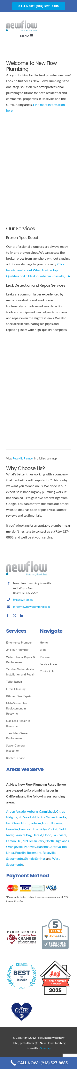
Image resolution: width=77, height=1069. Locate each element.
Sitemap (45, 1048)
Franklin (12, 829)
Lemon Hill (13, 841)
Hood (47, 835)
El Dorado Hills (29, 817)
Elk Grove (48, 817)
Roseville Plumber (23, 458)
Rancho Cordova (49, 846)
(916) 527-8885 (23, 599)
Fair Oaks (13, 823)
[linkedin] (21, 615)
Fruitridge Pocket (45, 829)
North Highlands (57, 841)
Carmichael (47, 811)
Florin (25, 823)
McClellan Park (33, 841)
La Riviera (59, 835)
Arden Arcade (16, 811)
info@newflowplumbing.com (31, 606)
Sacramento (14, 858)
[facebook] (7, 615)
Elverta (61, 817)
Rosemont (34, 852)
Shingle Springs (35, 858)
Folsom (36, 823)
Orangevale (14, 846)
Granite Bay (23, 835)
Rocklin (20, 852)
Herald (37, 835)
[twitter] (14, 615)
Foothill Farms (52, 823)
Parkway (30, 846)
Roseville (49, 852)
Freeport (25, 829)
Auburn (32, 811)
